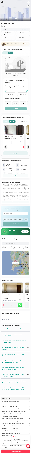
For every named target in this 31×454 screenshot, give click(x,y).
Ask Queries (15, 223)
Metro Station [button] (19, 247)
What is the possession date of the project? (13, 219)
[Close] (28, 437)
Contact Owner (16, 147)
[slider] (6, 91)
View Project (10, 305)
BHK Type (23, 121)
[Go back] (2, 2)
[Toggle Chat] (28, 446)
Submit (16, 108)
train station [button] (8, 247)
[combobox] (17, 243)
